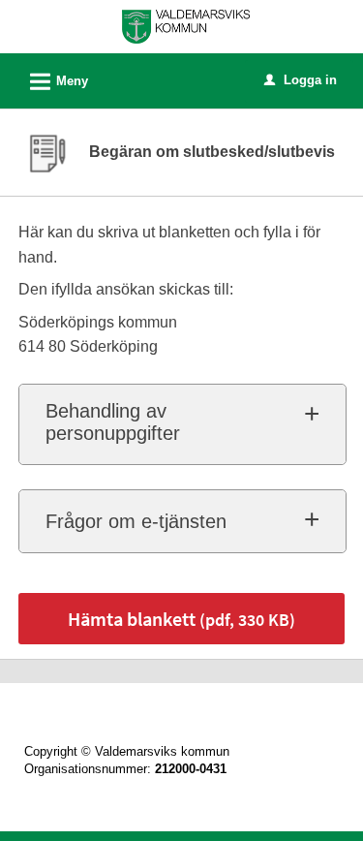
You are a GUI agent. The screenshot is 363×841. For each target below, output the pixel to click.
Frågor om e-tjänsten (136, 521)
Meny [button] (56, 82)
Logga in (300, 80)
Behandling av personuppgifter (112, 422)
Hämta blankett (181, 619)
